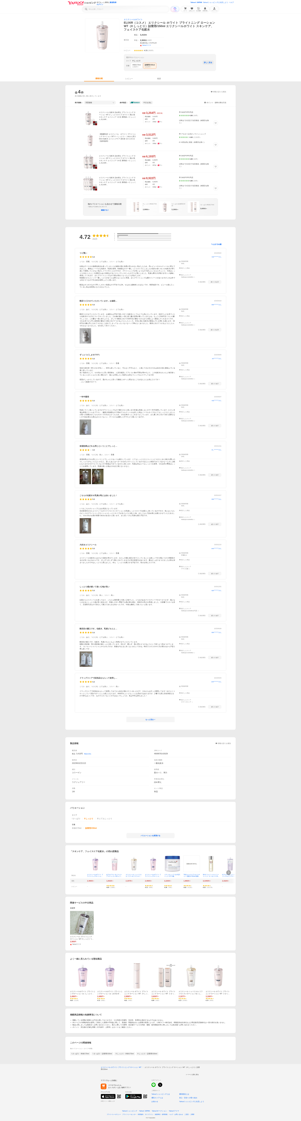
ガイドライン (149, 1114)
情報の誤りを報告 (224, 743)
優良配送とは (184, 1094)
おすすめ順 (217, 244)
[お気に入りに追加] (215, 123)
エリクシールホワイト (133, 19)
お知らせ (154, 1101)
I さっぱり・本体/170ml (80, 1054)
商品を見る (87, 754)
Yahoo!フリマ (174, 1111)
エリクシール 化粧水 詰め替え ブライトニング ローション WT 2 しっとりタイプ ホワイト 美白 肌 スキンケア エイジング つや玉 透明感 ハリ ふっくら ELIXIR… (117, 115)
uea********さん (216, 548)
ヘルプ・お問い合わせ (176, 1114)
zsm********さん (216, 682)
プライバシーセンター (129, 1114)
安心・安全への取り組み (188, 1098)
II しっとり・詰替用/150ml (147, 1054)
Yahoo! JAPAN (196, 2)
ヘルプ (231, 2)
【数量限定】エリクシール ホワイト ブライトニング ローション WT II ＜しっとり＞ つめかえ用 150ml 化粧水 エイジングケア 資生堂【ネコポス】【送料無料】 (117, 137)
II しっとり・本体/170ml (125, 1054)
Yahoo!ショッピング (129, 1111)
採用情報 (164, 1114)
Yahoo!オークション (159, 1111)
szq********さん (216, 257)
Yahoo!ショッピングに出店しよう (215, 2)
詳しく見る (208, 62)
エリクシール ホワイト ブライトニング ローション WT (121, 1067)
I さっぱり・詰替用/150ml (102, 1054)
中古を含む (147, 102)
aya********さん (216, 590)
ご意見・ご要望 (189, 1114)
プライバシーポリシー (114, 1114)
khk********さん (216, 305)
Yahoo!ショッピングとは (160, 1094)
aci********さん (216, 358)
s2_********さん (216, 450)
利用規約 (140, 1114)
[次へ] (228, 872)
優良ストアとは (157, 1098)
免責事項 (157, 1114)
